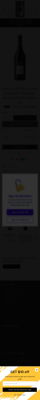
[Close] (36, 369)
